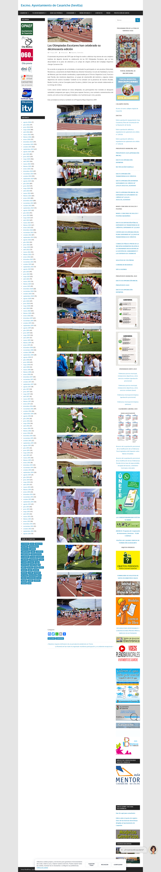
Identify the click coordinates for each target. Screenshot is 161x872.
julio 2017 (26, 389)
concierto (40, 557)
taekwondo (31, 578)
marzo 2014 (26, 487)
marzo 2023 (27, 223)
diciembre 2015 (28, 436)
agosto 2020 (27, 298)
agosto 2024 (27, 181)
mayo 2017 (26, 394)
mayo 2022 (26, 247)
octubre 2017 (27, 382)
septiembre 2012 (28, 531)
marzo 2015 (26, 458)
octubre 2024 (27, 176)
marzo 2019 (26, 340)
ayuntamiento (33, 546)
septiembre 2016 (28, 414)
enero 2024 (26, 198)
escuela (30, 567)
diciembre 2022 (28, 230)
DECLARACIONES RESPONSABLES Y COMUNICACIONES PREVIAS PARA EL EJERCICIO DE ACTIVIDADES (128, 630)
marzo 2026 (27, 134)
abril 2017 (26, 396)
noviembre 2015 (28, 438)
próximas (37, 572)
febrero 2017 (27, 401)
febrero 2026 (27, 137)
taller (39, 578)
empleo (24, 567)
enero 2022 (26, 257)
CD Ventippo (25, 557)
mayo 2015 (26, 453)
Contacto (98, 13)
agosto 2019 (27, 328)
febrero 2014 (27, 489)
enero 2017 (26, 404)
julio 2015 (26, 448)
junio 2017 (26, 391)
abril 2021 (26, 279)
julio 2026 (26, 125)
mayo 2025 (26, 159)
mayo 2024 (26, 188)
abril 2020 (26, 308)
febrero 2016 (27, 431)
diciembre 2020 (28, 289)
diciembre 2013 (28, 494)
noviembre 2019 (28, 321)
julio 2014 (26, 477)
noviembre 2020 (28, 291)
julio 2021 (26, 272)
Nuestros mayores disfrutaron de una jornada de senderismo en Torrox (70, 644)
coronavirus (34, 559)
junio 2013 (26, 509)
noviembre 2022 (28, 232)
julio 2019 (26, 330)
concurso (25, 559)
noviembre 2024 (28, 174)
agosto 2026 (27, 122)
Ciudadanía (70, 13)
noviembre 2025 (28, 144)
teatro (30, 580)
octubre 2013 (27, 499)
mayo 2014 (26, 482)
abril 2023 (26, 220)
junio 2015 (26, 450)
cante (33, 551)
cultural (30, 562)
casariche (39, 551)
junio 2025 (26, 156)
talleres (24, 580)
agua (32, 544)
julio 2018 (26, 360)
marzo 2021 (26, 281)
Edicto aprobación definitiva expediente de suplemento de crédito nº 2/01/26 (127, 132)
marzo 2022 (27, 252)
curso (37, 562)
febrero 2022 (27, 254)
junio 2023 (26, 215)
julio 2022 (26, 242)
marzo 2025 (27, 164)
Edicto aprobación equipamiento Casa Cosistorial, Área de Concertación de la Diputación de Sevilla (128, 122)
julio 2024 (26, 183)
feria (35, 567)
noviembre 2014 (28, 467)
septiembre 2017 (28, 384)
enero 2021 (26, 286)
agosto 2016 (27, 416)
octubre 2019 (27, 323)
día (39, 565)
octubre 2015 (27, 440)
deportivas (25, 565)
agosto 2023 (27, 210)
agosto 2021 (27, 269)
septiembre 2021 (28, 267)
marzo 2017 (26, 399)
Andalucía (38, 544)
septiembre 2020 (28, 296)
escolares (51, 638)
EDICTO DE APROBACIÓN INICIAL (127, 280)
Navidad (24, 572)
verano (24, 583)
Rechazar (104, 864)
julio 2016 (26, 418)
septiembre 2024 (28, 178)
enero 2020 (26, 316)
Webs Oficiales (85, 13)
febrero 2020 (27, 313)
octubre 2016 (27, 411)
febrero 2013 (27, 519)
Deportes (73, 52)
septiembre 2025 (28, 149)
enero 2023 (26, 227)
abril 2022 (26, 249)
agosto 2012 (27, 533)
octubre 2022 (27, 235)
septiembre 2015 (28, 443)
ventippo (37, 580)
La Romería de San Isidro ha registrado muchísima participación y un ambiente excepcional (83, 646)
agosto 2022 (27, 240)
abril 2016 (26, 426)
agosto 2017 (27, 387)
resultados (32, 575)
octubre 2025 (27, 147)
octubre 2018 (27, 352)
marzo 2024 (27, 193)
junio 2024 (26, 186)
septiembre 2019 (28, 325)
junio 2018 (26, 362)
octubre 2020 (27, 294)
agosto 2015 (27, 445)
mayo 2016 (26, 423)
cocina (33, 557)
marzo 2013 (26, 516)
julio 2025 (26, 154)
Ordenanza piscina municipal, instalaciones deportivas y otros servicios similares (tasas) (128, 388)
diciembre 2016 (28, 406)
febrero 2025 (27, 166)
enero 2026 (26, 139)
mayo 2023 (26, 218)
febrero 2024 (27, 196)
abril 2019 (26, 338)
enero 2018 (26, 374)
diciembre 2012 (28, 524)
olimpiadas (59, 638)
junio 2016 (26, 421)
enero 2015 (26, 462)
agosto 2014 (27, 475)
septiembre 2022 (28, 237)
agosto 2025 (27, 151)
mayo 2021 (26, 276)
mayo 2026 (26, 129)
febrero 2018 (27, 372)
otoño (30, 572)
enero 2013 (26, 521)
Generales (80, 52)
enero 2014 (26, 492)
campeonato (25, 551)
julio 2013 (26, 507)
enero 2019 (26, 345)
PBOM (108, 13)
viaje (29, 583)
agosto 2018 (27, 357)
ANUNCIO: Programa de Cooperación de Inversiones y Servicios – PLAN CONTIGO (128, 533)
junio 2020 (26, 303)
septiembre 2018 (28, 355)
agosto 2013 (27, 504)
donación (33, 565)
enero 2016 (26, 433)
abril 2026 (26, 132)
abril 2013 (26, 514)
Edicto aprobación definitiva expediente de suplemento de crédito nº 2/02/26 (127, 141)
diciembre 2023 (28, 200)
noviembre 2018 (28, 350)
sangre (24, 578)
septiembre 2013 (28, 502)
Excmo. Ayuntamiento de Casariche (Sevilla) (51, 5)
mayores (35, 570)
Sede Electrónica (56, 13)
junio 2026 (26, 127)
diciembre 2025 (28, 142)
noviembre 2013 (28, 497)
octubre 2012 (27, 529)
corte (41, 559)
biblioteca (25, 549)
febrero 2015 (27, 460)
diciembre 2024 (28, 171)
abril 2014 (26, 484)
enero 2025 (26, 169)
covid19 (24, 562)
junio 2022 (26, 245)
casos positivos (36, 554)
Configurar (118, 864)
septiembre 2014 (28, 472)
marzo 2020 (27, 311)
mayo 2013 (26, 511)
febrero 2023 (27, 225)
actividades (25, 544)
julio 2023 (26, 213)
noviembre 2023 (28, 203)
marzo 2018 (26, 369)
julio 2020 (26, 301)
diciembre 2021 (28, 259)
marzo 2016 (26, 428)
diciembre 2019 (28, 318)
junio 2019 (26, 333)
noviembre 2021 (28, 262)
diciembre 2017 (28, 377)
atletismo (25, 546)
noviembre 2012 (28, 526)
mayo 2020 (26, 306)
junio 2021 (26, 274)
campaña (32, 549)
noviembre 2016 (28, 409)
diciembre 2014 (28, 465)
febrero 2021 (27, 284)
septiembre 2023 (28, 208)
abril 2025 (26, 161)
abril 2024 (26, 191)
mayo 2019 (26, 335)
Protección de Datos (121, 13)
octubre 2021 (27, 264)
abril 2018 (26, 367)
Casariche (23, 13)
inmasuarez (64, 52)
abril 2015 (26, 455)
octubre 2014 (27, 470)
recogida (24, 575)
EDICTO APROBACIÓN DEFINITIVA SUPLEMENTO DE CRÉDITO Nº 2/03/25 (127, 183)
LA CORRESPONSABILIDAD (125, 517)
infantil (24, 570)
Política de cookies (42, 867)
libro (29, 570)
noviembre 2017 (28, 379)
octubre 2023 (27, 205)
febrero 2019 (27, 343)
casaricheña (25, 554)
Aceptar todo (91, 864)
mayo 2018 (26, 365)
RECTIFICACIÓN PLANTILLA (125, 167)
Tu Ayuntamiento (38, 13)
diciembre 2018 (28, 347)
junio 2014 (26, 480)
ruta (39, 575)
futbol (41, 567)
